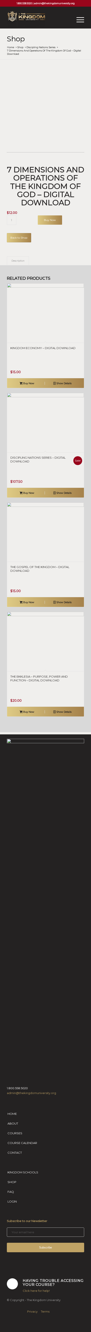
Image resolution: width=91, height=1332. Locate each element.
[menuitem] (78, 20)
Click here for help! (36, 1290)
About (13, 1123)
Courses (15, 1133)
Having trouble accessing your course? (53, 1282)
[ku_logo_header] (38, 20)
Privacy (32, 1311)
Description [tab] (18, 260)
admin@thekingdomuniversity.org (54, 3)
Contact (15, 1152)
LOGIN (12, 1201)
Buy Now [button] (28, 383)
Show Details (64, 383)
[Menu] (78, 20)
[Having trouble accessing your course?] (12, 1283)
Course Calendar (22, 1143)
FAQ (11, 1191)
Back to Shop (18, 237)
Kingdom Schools (23, 1172)
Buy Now (50, 220)
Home (12, 1113)
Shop (16, 38)
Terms (45, 1311)
